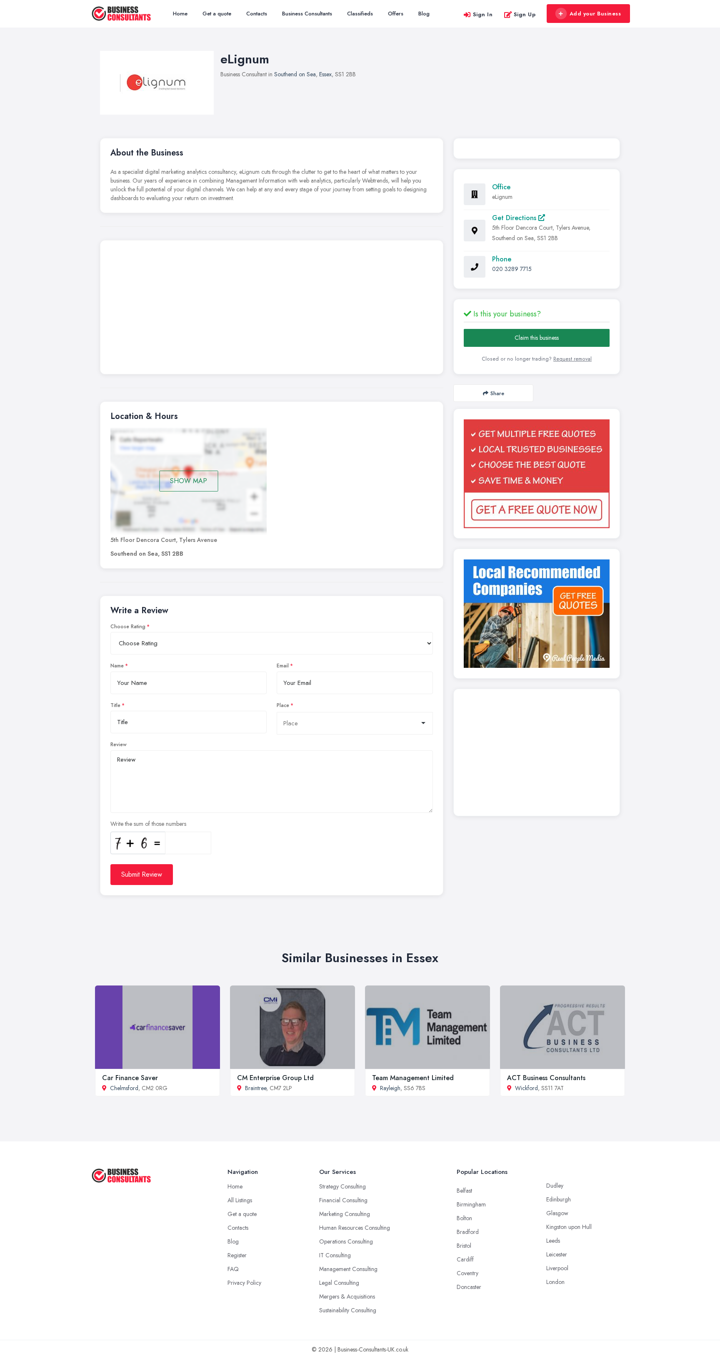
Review (118, 744)
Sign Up (525, 14)
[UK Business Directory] (537, 613)
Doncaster (469, 1287)
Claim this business (537, 337)
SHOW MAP (188, 481)
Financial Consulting (343, 1200)
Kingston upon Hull (569, 1227)
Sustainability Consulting (347, 1310)
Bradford (468, 1232)
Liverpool (557, 1268)
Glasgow (557, 1213)
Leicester (556, 1254)
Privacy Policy (244, 1283)
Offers (395, 14)
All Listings (240, 1200)
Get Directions (515, 218)
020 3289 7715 (512, 269)
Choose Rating (127, 626)
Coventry (467, 1273)
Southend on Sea (295, 74)
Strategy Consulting (342, 1186)
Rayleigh (390, 1088)
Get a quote (216, 14)
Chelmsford (124, 1088)
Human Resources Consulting (354, 1228)
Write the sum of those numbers (148, 824)
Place (283, 705)
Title (115, 705)
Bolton (464, 1218)
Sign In (483, 14)
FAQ (233, 1269)
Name (117, 665)
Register (237, 1255)
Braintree (255, 1088)
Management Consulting (348, 1269)
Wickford (526, 1088)
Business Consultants (307, 14)
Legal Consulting (339, 1283)
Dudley (554, 1185)
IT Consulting (335, 1255)
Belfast (464, 1190)
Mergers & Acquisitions (347, 1296)
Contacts (256, 14)
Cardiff (465, 1259)
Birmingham (471, 1204)
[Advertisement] (271, 309)
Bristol (464, 1245)
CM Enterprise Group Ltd (275, 1078)
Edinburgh (558, 1199)
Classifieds (360, 14)
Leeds (553, 1240)
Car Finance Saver (130, 1078)
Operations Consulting (346, 1241)
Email (283, 665)
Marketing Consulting (344, 1214)
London (555, 1282)
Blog (424, 14)
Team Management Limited (413, 1078)
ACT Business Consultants (546, 1078)
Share (497, 393)
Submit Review (141, 874)
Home (180, 14)
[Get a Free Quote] (537, 473)
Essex (325, 74)
